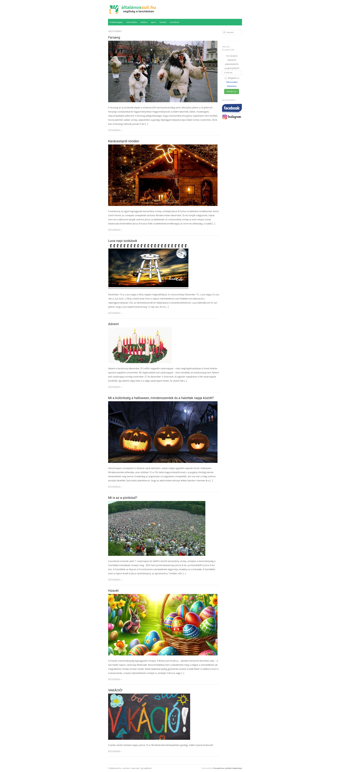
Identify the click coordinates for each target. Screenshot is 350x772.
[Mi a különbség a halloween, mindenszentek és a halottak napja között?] (163, 403)
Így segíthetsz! (146, 768)
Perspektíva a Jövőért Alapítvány (227, 768)
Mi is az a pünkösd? (122, 498)
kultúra (144, 22)
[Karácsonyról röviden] (163, 146)
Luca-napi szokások (122, 241)
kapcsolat (135, 768)
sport (153, 22)
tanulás (163, 22)
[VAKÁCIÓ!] (149, 695)
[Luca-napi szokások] (148, 246)
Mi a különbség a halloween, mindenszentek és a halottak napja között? (161, 398)
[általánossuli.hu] (134, 9)
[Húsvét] (163, 595)
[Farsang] (163, 42)
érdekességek (116, 22)
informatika (131, 22)
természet (174, 22)
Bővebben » (115, 130)
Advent (113, 324)
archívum (126, 768)
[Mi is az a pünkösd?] (156, 503)
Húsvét (113, 591)
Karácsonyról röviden (123, 141)
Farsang (114, 37)
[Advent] (140, 329)
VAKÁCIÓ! (115, 690)
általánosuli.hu (115, 768)
